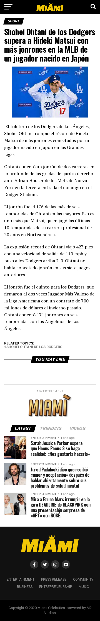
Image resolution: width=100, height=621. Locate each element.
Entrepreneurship (55, 587)
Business (24, 587)
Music (84, 587)
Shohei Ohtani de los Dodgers (34, 347)
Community (83, 579)
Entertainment (20, 579)
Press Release (53, 579)
